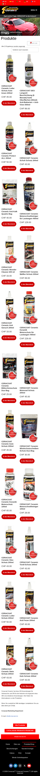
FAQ (19, 753)
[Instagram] (20, 766)
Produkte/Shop (29, 744)
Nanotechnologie (27, 748)
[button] (2, 26)
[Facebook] (11, 766)
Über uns (17, 744)
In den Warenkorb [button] (9, 103)
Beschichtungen (12, 748)
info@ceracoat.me (12, 716)
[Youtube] (29, 766)
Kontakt (27, 753)
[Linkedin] (15, 766)
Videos (12, 753)
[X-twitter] (25, 766)
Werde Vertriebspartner (20, 757)
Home (8, 744)
